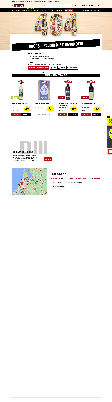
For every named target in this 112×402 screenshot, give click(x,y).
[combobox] (58, 5)
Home (54, 68)
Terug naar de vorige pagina (39, 68)
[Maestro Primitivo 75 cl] (91, 90)
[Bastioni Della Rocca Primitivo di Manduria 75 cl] (68, 90)
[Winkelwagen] (98, 5)
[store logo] (18, 6)
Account (62, 68)
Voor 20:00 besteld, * (53, 1)
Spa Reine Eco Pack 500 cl (42, 104)
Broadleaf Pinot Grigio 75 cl (19, 104)
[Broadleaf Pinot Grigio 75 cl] (21, 90)
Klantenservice (72, 68)
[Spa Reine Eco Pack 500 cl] (44, 90)
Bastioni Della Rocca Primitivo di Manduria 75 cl (68, 104)
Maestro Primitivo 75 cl (88, 104)
